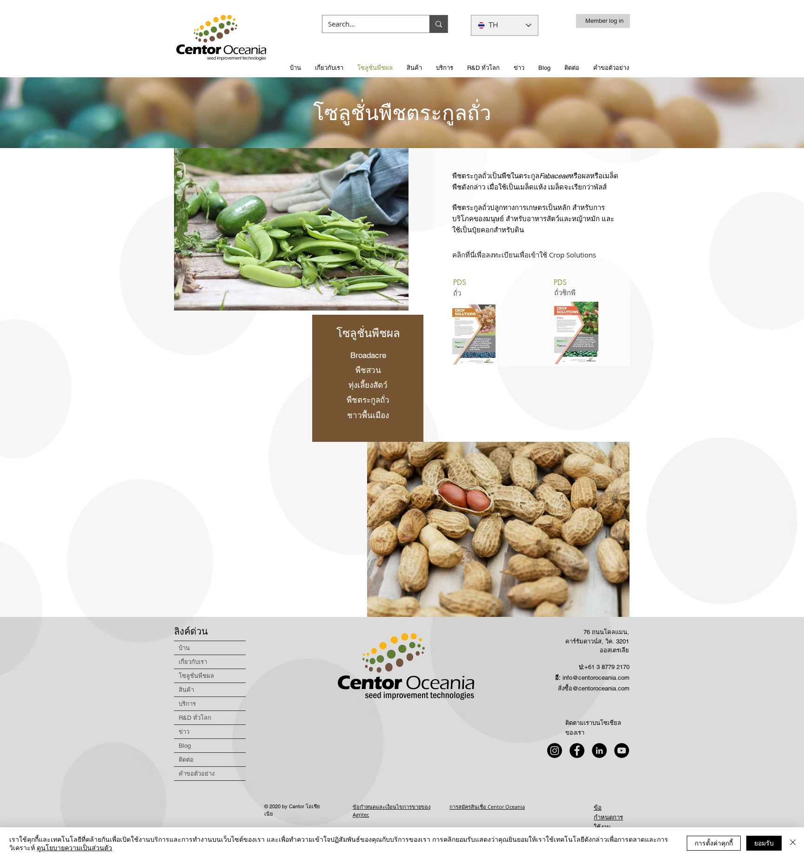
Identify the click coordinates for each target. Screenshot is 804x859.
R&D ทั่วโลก (195, 717)
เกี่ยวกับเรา (193, 661)
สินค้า (186, 689)
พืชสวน (368, 370)
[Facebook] (577, 750)
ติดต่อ (186, 759)
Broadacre (368, 355)
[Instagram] (554, 750)
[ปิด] (792, 843)
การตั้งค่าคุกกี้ (714, 842)
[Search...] (438, 24)
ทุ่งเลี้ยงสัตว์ (368, 385)
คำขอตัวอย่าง (196, 773)
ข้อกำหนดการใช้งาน (608, 817)
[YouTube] (621, 750)
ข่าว (184, 731)
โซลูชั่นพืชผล (196, 675)
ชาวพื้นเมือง (368, 415)
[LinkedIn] (599, 750)
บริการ (187, 703)
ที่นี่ (470, 254)
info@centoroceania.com (596, 677)
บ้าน (184, 647)
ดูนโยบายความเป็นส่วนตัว (74, 847)
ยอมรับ (764, 842)
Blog (185, 745)
